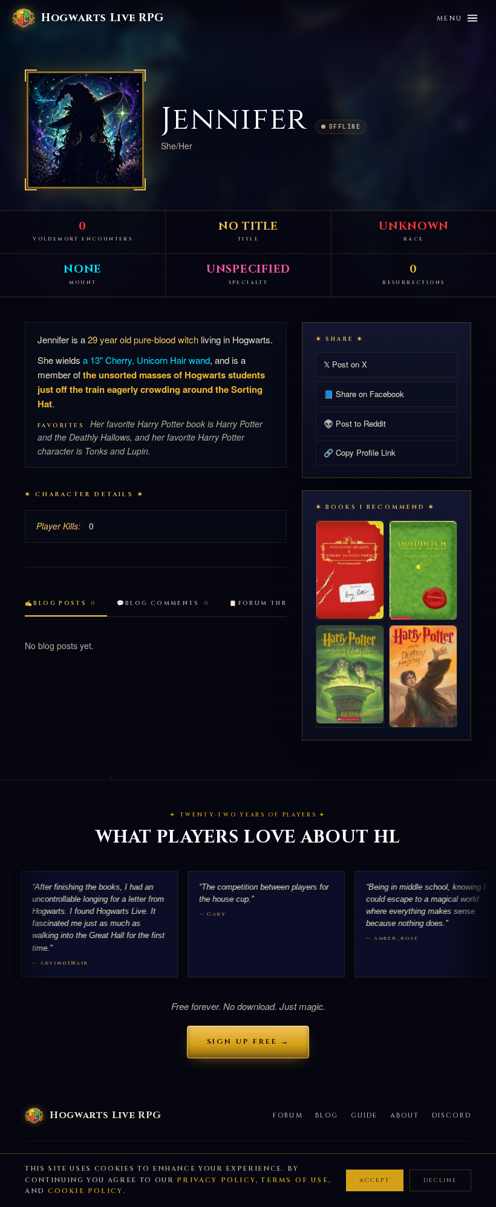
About (405, 1115)
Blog (327, 1115)
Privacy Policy (216, 1180)
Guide (364, 1115)
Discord (451, 1115)
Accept (374, 1180)
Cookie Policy (85, 1191)
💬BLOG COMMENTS (163, 603)
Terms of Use (294, 1180)
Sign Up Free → (248, 1041)
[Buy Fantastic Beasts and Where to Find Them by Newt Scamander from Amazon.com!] (349, 569)
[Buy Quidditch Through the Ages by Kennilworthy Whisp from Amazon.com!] (423, 570)
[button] (85, 130)
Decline (440, 1180)
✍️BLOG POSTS (60, 603)
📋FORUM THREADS (273, 603)
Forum (288, 1115)
